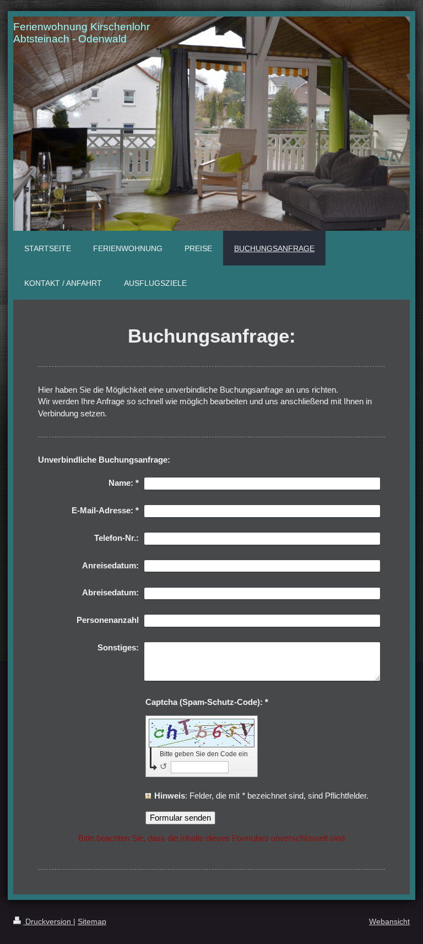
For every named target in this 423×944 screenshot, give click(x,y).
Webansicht (389, 921)
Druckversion (48, 921)
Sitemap (92, 921)
